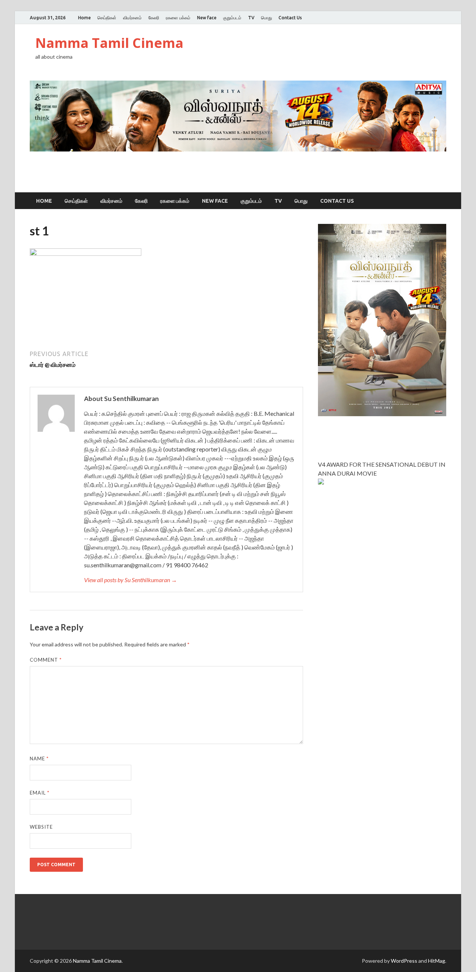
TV (251, 17)
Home (84, 17)
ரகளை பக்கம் (178, 17)
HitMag (436, 961)
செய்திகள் (106, 17)
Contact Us (290, 17)
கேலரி (153, 17)
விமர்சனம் (132, 17)
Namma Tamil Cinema (109, 43)
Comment (46, 660)
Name (39, 758)
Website (41, 827)
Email (39, 793)
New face (206, 17)
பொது (266, 17)
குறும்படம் (232, 17)
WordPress (404, 961)
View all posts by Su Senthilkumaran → (130, 579)
